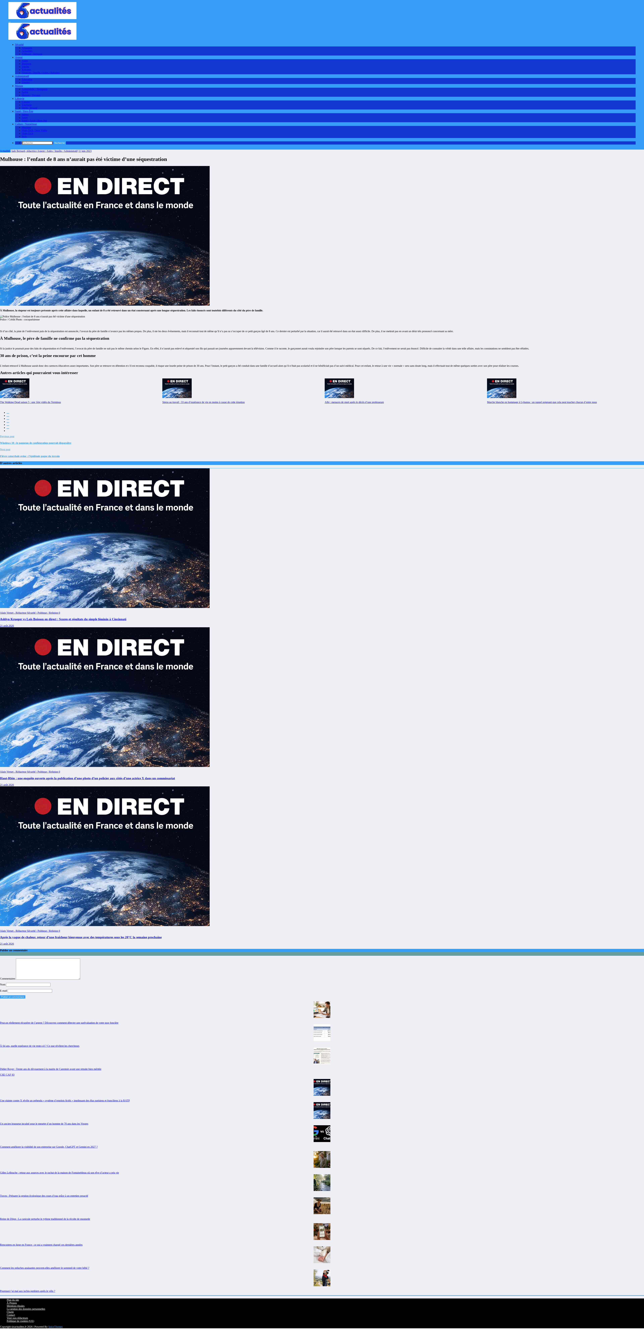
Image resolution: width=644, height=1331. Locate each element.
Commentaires (8, 978)
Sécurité (19, 44)
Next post (5, 449)
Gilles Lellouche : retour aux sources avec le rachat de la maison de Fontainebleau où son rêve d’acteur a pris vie (59, 1172)
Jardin (25, 92)
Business (26, 63)
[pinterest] (8, 425)
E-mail (4, 990)
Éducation (27, 79)
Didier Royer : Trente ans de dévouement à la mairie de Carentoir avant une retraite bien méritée (50, 1069)
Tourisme (27, 104)
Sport (25, 117)
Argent (18, 57)
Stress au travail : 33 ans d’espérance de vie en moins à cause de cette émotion (203, 402)
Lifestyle (19, 98)
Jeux (24, 136)
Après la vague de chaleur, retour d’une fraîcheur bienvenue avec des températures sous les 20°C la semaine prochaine (81, 937)
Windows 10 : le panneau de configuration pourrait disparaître (35, 442)
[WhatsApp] (8, 428)
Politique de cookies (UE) (20, 1321)
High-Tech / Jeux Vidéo (34, 130)
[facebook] (8, 413)
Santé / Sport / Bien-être (34, 120)
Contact (11, 1315)
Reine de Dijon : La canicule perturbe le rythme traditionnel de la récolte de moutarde (45, 1218)
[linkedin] (8, 419)
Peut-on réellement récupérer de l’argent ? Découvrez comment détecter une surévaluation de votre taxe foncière (59, 1022)
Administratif (22, 76)
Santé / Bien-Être (24, 111)
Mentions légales (15, 1306)
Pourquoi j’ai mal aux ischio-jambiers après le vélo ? (27, 1291)
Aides (25, 60)
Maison (19, 85)
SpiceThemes (55, 1326)
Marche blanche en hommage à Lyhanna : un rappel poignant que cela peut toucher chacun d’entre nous (542, 402)
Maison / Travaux (31, 95)
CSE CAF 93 (7, 1074)
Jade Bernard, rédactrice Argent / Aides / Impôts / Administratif (44, 151)
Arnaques (27, 47)
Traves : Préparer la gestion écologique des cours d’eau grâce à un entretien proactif (44, 1195)
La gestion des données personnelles (26, 1309)
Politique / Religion (32, 53)
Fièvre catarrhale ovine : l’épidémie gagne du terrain (30, 456)
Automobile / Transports (34, 89)
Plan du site (13, 1299)
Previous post (7, 436)
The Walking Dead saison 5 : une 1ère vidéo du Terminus (30, 402)
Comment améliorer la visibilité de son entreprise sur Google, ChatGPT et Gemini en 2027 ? (49, 1146)
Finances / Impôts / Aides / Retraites (41, 72)
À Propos (12, 1302)
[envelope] (8, 422)
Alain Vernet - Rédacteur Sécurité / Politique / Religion (29, 612)
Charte (10, 1312)
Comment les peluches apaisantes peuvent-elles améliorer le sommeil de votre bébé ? (44, 1267)
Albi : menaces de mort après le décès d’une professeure (354, 402)
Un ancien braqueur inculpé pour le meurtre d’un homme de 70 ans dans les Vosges (44, 1123)
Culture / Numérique (26, 124)
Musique (26, 127)
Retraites (26, 69)
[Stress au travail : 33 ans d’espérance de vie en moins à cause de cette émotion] (177, 388)
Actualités (27, 50)
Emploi (26, 82)
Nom (3, 984)
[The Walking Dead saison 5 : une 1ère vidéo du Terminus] (14, 388)
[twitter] (8, 416)
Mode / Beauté (29, 107)
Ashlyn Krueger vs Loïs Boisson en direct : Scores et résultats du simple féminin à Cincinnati (63, 619)
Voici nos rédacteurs (17, 1318)
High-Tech (27, 133)
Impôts (25, 66)
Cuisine (26, 101)
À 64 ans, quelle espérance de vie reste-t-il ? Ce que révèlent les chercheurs (39, 1045)
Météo (25, 114)
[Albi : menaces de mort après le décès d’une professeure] (339, 388)
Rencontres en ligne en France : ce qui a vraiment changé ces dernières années (41, 1244)
